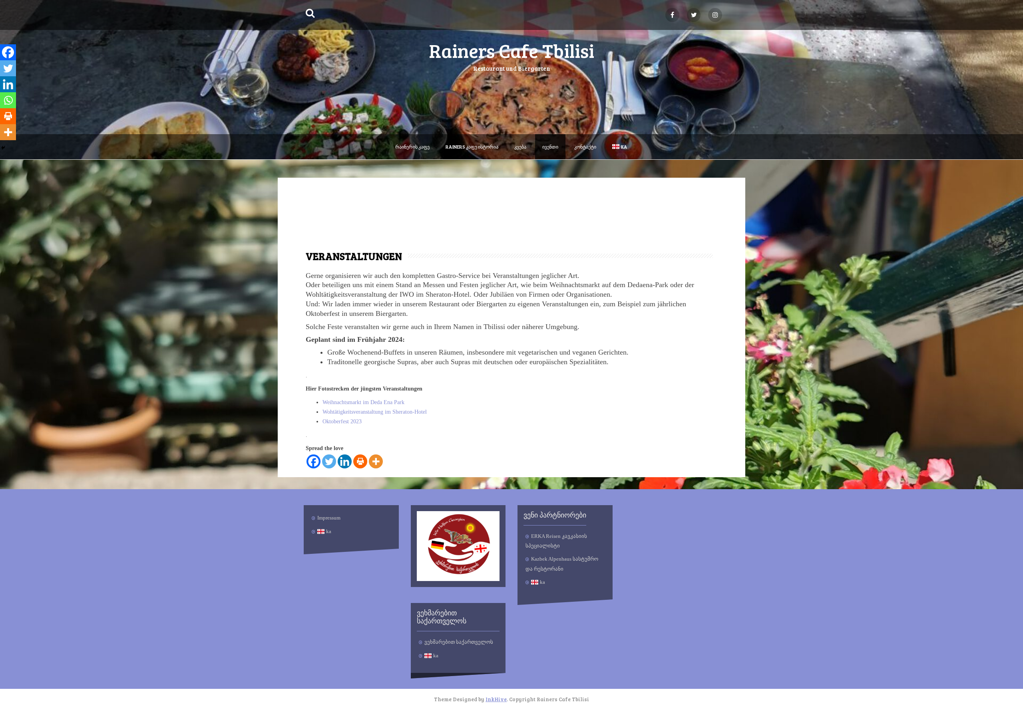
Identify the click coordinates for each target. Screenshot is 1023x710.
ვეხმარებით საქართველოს (458, 642)
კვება (520, 146)
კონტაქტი (585, 146)
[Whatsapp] (8, 100)
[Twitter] (329, 461)
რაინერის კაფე (412, 146)
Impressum (328, 518)
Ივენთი (550, 146)
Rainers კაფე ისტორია (472, 146)
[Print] (360, 461)
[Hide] (3, 148)
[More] (376, 461)
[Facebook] (313, 461)
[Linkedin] (345, 461)
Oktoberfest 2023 (342, 421)
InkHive (496, 699)
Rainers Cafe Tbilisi (511, 50)
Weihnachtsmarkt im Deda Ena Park (363, 402)
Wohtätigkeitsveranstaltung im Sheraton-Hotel (374, 412)
